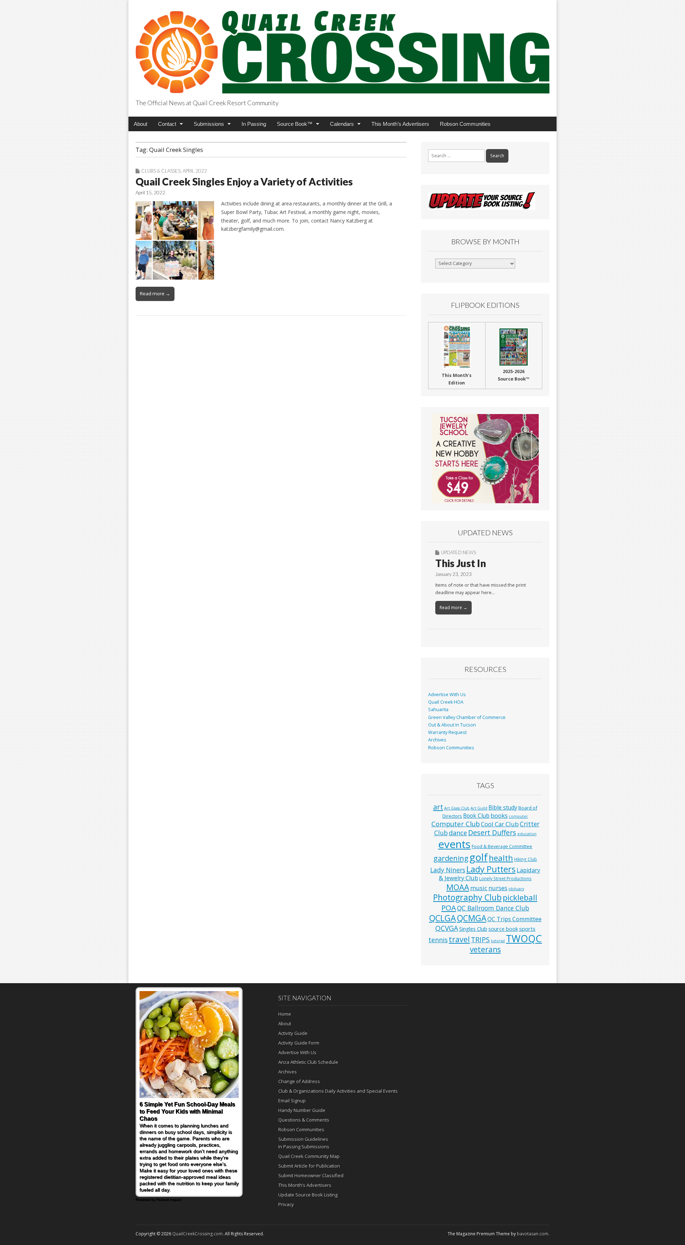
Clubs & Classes (161, 171)
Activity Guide (293, 1033)
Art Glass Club (457, 808)
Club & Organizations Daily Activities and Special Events (338, 1091)
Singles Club (473, 928)
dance (458, 832)
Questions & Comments (303, 1120)
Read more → (155, 293)
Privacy (286, 1204)
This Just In (460, 563)
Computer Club (455, 823)
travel (459, 939)
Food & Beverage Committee (502, 846)
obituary (516, 888)
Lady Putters (491, 869)
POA (448, 908)
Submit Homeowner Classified (311, 1175)
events (454, 844)
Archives (437, 740)
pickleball (520, 897)
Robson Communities (465, 124)
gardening (450, 858)
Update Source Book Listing (308, 1195)
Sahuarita (438, 709)
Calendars (342, 124)
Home (284, 1014)
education (527, 833)
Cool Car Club (500, 824)
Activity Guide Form (298, 1043)
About (140, 124)
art (438, 807)
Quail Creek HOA (445, 702)
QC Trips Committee (514, 919)
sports (527, 928)
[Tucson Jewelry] (485, 458)
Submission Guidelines (303, 1139)
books (499, 815)
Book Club (476, 816)
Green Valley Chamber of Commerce (467, 717)
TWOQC (524, 938)
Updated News (458, 552)
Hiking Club (525, 859)
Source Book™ (295, 124)
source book (503, 928)
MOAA (457, 887)
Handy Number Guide (301, 1110)
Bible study (502, 807)
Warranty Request (447, 732)
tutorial (498, 940)
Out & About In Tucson (452, 725)
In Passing (254, 124)
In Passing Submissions (303, 1146)
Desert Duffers (492, 832)
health (501, 857)
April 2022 (195, 171)
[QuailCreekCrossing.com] (342, 48)
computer (518, 816)
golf (479, 857)
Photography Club (467, 897)
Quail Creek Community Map (309, 1156)
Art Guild (479, 808)
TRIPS (480, 939)
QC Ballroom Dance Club (493, 908)
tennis (438, 939)
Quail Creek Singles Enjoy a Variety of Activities (244, 181)
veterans (485, 949)
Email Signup (292, 1100)
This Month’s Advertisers (400, 124)
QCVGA (446, 928)
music (478, 888)
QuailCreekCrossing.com (197, 1234)
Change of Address (299, 1081)
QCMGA (471, 918)
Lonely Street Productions (505, 878)
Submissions (209, 124)
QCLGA (442, 918)
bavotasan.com (532, 1234)
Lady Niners (447, 870)
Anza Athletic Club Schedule (308, 1062)
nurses (497, 888)
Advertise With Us (447, 695)
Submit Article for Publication (309, 1166)
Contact (167, 124)
